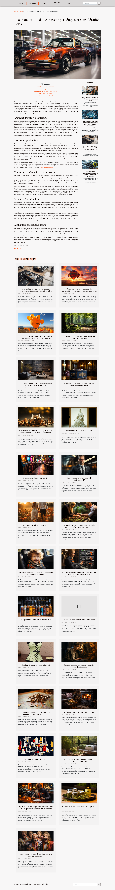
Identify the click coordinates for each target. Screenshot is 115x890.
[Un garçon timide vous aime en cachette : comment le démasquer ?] (79, 651)
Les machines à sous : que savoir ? (35, 478)
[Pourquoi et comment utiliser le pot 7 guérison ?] (79, 793)
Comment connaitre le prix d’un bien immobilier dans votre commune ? (36, 713)
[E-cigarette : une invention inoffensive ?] (36, 606)
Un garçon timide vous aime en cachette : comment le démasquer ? (79, 666)
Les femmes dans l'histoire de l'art (79, 430)
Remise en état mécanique (45, 93)
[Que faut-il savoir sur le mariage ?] (36, 511)
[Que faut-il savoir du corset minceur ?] (36, 651)
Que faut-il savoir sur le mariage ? (36, 525)
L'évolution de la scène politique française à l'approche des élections (79, 384)
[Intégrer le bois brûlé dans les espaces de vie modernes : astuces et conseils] (36, 370)
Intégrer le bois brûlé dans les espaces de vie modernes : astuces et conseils (36, 384)
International (32, 3)
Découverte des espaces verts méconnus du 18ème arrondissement (79, 337)
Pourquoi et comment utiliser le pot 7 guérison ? (79, 807)
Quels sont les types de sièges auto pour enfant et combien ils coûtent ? (36, 573)
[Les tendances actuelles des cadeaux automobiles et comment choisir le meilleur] (90, 139)
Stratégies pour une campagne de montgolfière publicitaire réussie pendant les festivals (79, 291)
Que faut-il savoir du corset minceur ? (36, 665)
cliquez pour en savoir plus (46, 167)
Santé (44, 3)
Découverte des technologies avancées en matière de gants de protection (90, 174)
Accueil (16, 11)
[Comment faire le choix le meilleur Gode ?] (79, 606)
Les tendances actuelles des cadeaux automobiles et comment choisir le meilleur (90, 148)
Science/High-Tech (56, 3)
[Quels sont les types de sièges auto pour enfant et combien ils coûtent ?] (36, 559)
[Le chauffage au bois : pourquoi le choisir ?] (79, 699)
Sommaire (46, 84)
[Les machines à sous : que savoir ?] (36, 464)
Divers (68, 3)
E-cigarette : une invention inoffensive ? (36, 619)
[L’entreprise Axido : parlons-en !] (36, 746)
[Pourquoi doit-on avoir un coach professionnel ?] (79, 464)
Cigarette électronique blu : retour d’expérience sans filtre (90, 98)
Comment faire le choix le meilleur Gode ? (79, 620)
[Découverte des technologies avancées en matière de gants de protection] (90, 164)
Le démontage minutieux (45, 89)
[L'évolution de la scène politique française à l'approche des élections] (79, 370)
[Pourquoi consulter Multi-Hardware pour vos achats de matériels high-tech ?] (79, 559)
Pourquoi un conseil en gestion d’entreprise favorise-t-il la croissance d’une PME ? (79, 526)
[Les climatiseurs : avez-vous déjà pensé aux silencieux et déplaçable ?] (79, 746)
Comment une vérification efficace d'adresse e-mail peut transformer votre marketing (90, 123)
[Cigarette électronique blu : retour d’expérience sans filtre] (90, 90)
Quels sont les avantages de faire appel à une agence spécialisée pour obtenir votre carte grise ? (36, 808)
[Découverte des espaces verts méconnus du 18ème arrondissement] (79, 322)
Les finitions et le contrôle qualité (45, 95)
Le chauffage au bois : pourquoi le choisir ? (79, 712)
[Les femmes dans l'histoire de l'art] (79, 417)
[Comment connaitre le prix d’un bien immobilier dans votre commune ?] (36, 699)
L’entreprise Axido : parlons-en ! (36, 759)
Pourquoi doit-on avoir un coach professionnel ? (79, 479)
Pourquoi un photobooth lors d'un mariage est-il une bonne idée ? (36, 855)
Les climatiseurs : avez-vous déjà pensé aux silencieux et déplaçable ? (79, 760)
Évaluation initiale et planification (45, 86)
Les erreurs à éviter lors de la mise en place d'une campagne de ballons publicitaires (36, 337)
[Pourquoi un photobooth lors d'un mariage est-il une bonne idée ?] (36, 840)
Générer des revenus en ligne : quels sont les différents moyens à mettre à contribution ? (36, 431)
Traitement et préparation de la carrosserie (45, 91)
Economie (20, 3)
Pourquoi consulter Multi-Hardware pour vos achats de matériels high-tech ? (79, 573)
